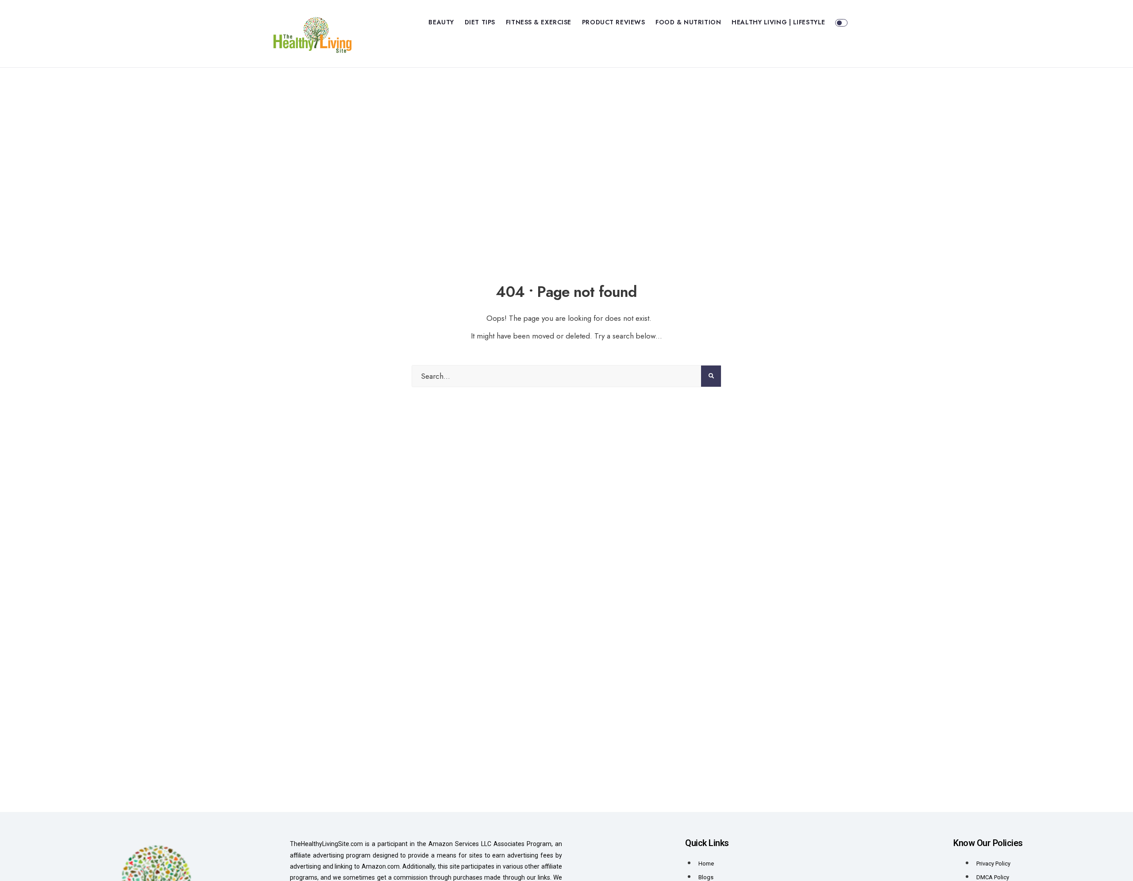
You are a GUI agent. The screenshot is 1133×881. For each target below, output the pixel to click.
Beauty (441, 22)
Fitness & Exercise (538, 22)
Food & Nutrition (688, 22)
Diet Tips (480, 22)
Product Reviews (613, 22)
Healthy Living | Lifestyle (778, 22)
